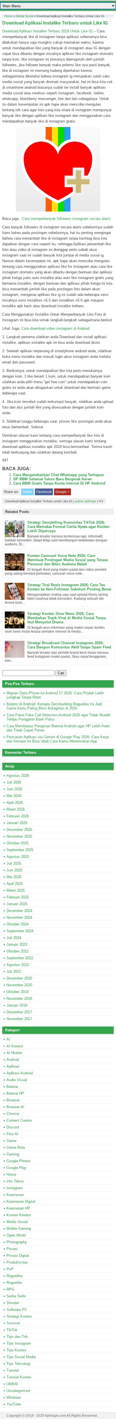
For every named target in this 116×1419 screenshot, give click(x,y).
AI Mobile (14, 1053)
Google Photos (18, 1161)
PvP (10, 1269)
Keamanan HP (18, 1208)
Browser (13, 1100)
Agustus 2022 (17, 965)
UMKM (12, 1384)
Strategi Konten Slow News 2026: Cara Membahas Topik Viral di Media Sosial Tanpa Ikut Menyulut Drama (66, 618)
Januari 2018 (16, 1005)
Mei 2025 (13, 877)
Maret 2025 (15, 890)
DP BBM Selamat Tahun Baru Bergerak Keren (52, 479)
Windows (13, 1397)
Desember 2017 (19, 1012)
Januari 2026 (16, 823)
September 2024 (19, 931)
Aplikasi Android (19, 1073)
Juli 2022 (13, 971)
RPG (10, 1289)
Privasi (12, 1249)
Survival (13, 1323)
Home (9, 16)
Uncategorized (18, 1391)
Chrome (12, 1114)
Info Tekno (15, 1181)
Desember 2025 (19, 829)
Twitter (27, 492)
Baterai (12, 1087)
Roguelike (14, 1276)
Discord (12, 1127)
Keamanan (15, 1195)
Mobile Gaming (18, 1228)
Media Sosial (24, 16)
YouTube (13, 1404)
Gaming (12, 1154)
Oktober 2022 (17, 951)
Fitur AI (12, 1134)
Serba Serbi (16, 1296)
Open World (16, 1235)
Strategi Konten (19, 1316)
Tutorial (12, 1370)
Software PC (16, 1310)
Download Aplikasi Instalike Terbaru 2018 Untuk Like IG (47, 31)
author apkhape (85, 501)
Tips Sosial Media (21, 1357)
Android (12, 1059)
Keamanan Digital (20, 1201)
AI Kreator (14, 1046)
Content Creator (19, 1120)
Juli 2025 (13, 863)
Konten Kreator (18, 1215)
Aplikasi (12, 1066)
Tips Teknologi (18, 1364)
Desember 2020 (19, 978)
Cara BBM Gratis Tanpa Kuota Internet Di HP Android (59, 483)
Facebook (44, 492)
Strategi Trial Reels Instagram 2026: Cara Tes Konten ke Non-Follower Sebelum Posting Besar (69, 587)
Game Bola (15, 1147)
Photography (16, 1242)
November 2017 (19, 1019)
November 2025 (19, 836)
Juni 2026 (14, 789)
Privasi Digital (17, 1255)
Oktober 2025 (17, 843)
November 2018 (19, 998)
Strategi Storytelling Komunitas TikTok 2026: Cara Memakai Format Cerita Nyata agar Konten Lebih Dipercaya (68, 526)
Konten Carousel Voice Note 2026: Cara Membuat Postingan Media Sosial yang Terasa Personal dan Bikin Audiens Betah (67, 560)
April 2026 (14, 802)
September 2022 (19, 958)
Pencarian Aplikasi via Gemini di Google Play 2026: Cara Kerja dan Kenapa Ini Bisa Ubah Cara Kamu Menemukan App (57, 739)
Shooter (12, 1303)
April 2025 (14, 884)
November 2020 (19, 985)
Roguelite (14, 1282)
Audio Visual (16, 1080)
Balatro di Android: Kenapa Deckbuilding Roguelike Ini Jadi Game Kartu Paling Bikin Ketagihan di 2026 (54, 706)
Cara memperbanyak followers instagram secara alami (66, 219)
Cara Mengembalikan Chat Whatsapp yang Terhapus (58, 475)
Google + (62, 492)
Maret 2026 (15, 809)
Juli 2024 (13, 938)
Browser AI (15, 1107)
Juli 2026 (13, 782)
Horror (11, 1174)
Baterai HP (15, 1093)
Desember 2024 (19, 911)
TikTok (11, 1330)
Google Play (16, 1168)
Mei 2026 (13, 796)
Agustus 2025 (17, 856)
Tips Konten (16, 1350)
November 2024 (19, 917)
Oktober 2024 (17, 924)
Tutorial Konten (18, 1377)
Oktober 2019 (17, 992)
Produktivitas (17, 1262)
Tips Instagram (18, 1343)
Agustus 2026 (17, 775)
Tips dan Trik (17, 1337)
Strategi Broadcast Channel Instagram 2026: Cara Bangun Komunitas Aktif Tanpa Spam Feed (69, 645)
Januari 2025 (16, 904)
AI (8, 1039)
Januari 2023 (16, 944)
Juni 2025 (14, 870)
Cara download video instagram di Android (55, 328)
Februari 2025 (17, 897)
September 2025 (19, 850)
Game (11, 1141)
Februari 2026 (17, 816)
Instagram (14, 1188)
